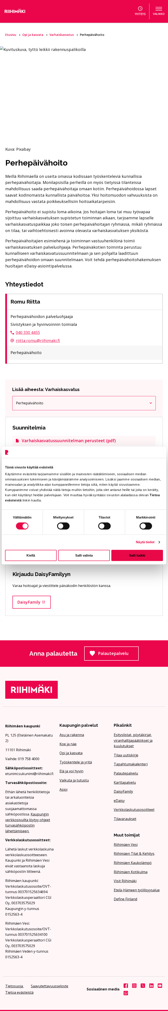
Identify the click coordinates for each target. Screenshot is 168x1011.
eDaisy (119, 800)
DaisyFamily (34, 603)
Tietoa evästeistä (19, 992)
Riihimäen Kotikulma (130, 872)
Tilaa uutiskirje (126, 755)
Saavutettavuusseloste (49, 986)
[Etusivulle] (26, 11)
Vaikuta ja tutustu (74, 780)
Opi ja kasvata (33, 35)
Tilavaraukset (125, 818)
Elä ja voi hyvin (71, 771)
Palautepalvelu (118, 655)
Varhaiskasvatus (62, 35)
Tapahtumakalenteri (131, 764)
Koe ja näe (68, 744)
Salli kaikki (137, 555)
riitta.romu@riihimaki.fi (38, 340)
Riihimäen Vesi (126, 844)
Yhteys (140, 14)
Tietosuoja (14, 986)
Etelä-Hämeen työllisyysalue (137, 890)
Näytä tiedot (145, 542)
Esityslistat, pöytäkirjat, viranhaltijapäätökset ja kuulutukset (133, 740)
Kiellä (30, 555)
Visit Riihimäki (125, 880)
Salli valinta (84, 555)
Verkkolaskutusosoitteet (134, 809)
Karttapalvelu (125, 782)
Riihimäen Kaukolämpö (133, 862)
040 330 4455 (28, 332)
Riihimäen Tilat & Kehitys (134, 853)
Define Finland (125, 899)
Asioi (63, 789)
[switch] (63, 525)
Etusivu (11, 35)
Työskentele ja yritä (76, 762)
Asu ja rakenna (72, 734)
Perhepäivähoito (40, 404)
